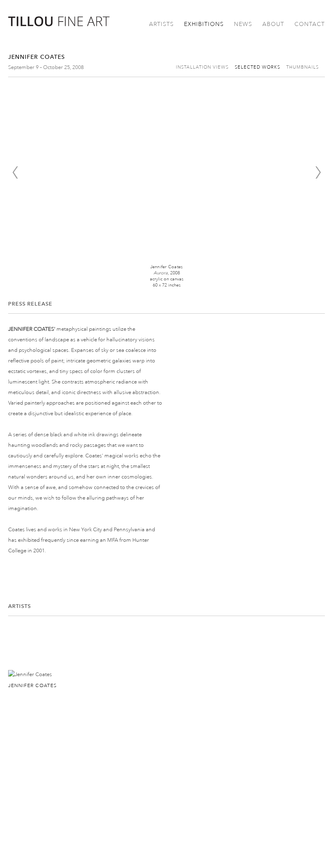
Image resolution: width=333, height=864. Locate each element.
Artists (161, 24)
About (273, 24)
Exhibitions (204, 24)
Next (318, 172)
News (243, 24)
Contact (309, 24)
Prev (15, 172)
